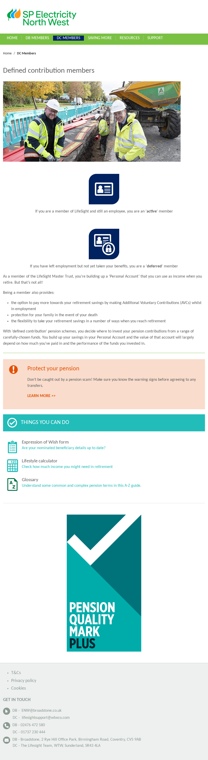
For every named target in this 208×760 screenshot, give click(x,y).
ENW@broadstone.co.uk (41, 711)
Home (12, 38)
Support (155, 38)
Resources (130, 38)
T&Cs (16, 673)
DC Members (68, 38)
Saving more (100, 38)
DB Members (37, 38)
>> (41, 396)
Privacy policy (23, 681)
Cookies (18, 688)
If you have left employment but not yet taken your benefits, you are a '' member (104, 266)
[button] (52, 37)
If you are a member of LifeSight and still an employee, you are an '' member (104, 211)
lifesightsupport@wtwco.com (46, 718)
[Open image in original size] (41, 17)
